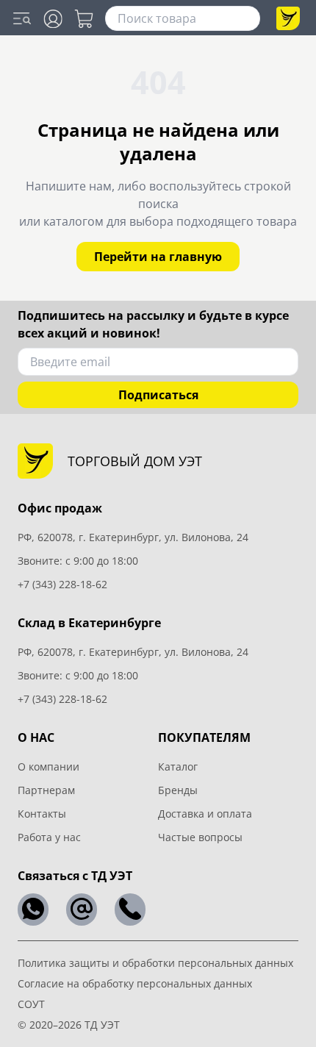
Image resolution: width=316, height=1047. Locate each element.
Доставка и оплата (205, 814)
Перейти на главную (158, 257)
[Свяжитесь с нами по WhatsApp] (33, 909)
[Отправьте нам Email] (81, 909)
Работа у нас (49, 837)
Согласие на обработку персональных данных (135, 983)
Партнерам (46, 790)
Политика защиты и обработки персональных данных (155, 963)
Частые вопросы (200, 837)
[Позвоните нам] (130, 909)
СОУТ (31, 1004)
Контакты (42, 814)
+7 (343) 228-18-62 (62, 584)
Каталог (178, 766)
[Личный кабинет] (52, 19)
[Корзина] (83, 19)
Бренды (178, 790)
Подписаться (158, 395)
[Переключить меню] (22, 18)
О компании (48, 766)
